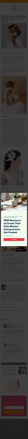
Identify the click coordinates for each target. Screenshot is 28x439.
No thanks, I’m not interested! (14, 247)
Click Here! (14, 239)
